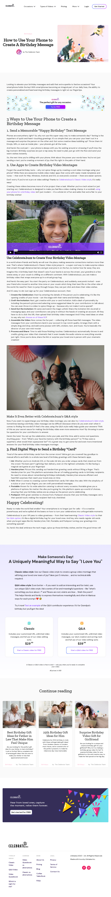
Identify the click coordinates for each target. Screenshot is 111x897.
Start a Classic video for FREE (29, 650)
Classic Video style (86, 515)
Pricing (64, 6)
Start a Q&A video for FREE (82, 650)
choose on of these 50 (35, 317)
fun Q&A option (14, 518)
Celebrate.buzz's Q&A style (91, 421)
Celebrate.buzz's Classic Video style (75, 179)
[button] (29, 6)
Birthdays (28, 34)
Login (86, 6)
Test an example (32, 605)
